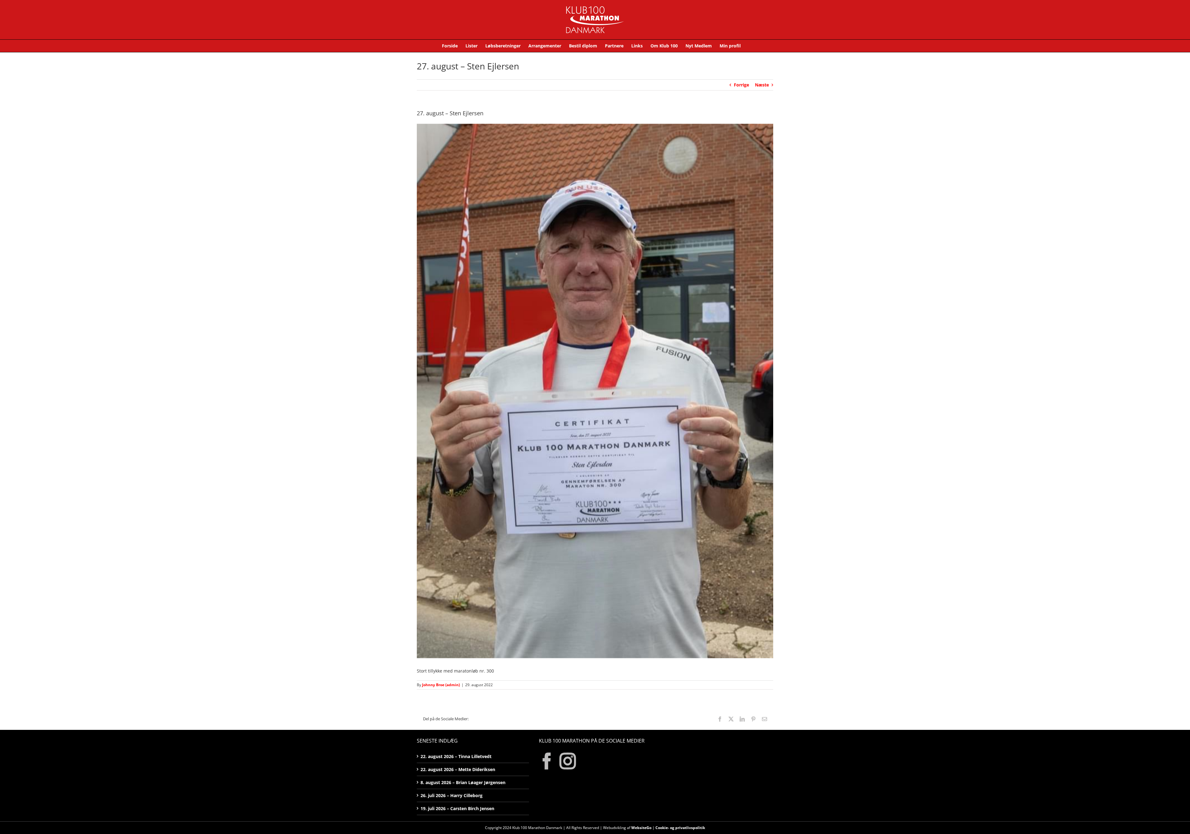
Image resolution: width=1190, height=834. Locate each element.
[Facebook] (547, 761)
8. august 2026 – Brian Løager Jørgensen (463, 782)
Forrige (741, 85)
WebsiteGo (641, 827)
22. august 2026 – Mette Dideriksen (458, 769)
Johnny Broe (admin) (441, 684)
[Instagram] (568, 761)
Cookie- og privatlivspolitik (680, 827)
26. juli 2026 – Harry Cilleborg (452, 795)
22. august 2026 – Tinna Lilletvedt (456, 756)
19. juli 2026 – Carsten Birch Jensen (457, 808)
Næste (762, 85)
